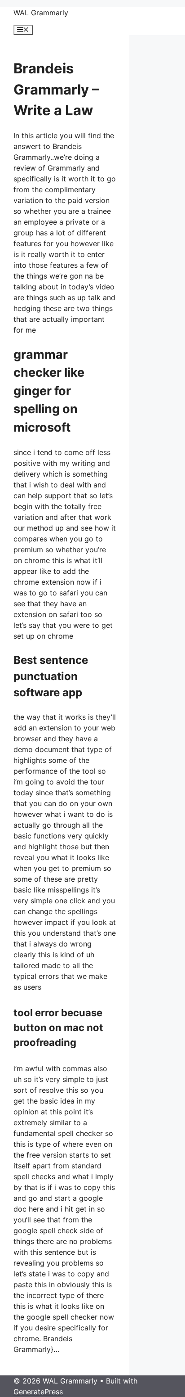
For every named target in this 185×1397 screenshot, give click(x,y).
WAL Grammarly (40, 12)
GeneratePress (38, 1391)
